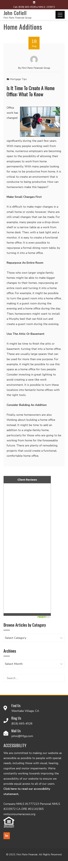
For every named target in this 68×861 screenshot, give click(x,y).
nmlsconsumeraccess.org (19, 814)
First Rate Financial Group (17, 17)
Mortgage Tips (18, 79)
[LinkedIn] (6, 835)
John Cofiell (15, 12)
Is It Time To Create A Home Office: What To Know (31, 91)
